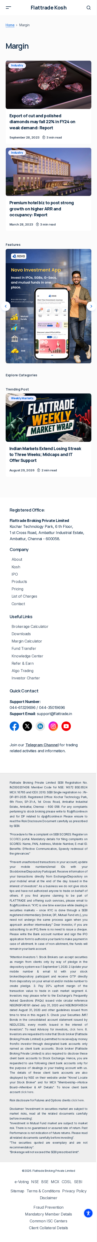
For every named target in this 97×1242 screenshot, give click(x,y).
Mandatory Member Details (48, 1214)
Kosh (16, 567)
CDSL (67, 1182)
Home (10, 25)
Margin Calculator (27, 641)
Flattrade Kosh (49, 7)
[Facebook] (14, 726)
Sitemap (17, 1191)
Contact (18, 604)
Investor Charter (26, 678)
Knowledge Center (27, 656)
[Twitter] (27, 726)
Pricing (17, 589)
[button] (8, 7)
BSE (44, 1182)
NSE (35, 1182)
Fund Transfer (24, 648)
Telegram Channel (42, 745)
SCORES (15, 839)
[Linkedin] (40, 726)
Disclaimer (48, 1198)
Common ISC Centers (48, 1221)
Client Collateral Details (48, 1228)
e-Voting (21, 1182)
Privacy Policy (74, 1191)
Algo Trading (22, 671)
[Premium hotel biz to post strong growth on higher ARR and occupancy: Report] (48, 172)
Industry (17, 65)
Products (19, 581)
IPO (15, 574)
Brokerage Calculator (30, 626)
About (17, 559)
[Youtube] (66, 726)
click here (76, 1029)
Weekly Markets (22, 398)
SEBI (78, 1182)
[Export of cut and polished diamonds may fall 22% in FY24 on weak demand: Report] (48, 85)
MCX (55, 1182)
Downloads (21, 634)
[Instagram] (53, 726)
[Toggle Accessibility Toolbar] (88, 1213)
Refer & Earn (23, 663)
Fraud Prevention (48, 1207)
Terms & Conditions (43, 1191)
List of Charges (24, 596)
